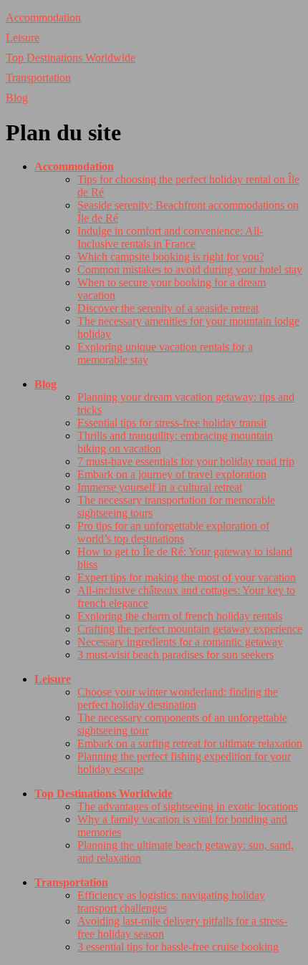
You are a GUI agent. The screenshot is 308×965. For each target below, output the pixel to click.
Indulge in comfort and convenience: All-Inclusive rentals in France (170, 237)
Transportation (38, 78)
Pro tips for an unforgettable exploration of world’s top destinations (173, 532)
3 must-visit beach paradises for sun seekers (175, 655)
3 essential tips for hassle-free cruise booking (178, 947)
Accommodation (43, 17)
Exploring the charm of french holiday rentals (179, 616)
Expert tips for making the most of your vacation (186, 577)
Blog (17, 98)
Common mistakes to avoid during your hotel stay (189, 269)
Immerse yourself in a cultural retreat (159, 487)
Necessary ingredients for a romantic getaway (180, 642)
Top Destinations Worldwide (70, 58)
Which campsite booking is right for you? (170, 257)
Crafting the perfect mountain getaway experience (189, 629)
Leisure (22, 37)
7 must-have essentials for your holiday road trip (185, 461)
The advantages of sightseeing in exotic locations (187, 806)
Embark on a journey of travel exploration (171, 474)
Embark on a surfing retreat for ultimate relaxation (189, 743)
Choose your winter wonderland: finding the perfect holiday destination (177, 698)
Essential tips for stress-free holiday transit (171, 423)
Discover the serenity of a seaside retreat (168, 308)
